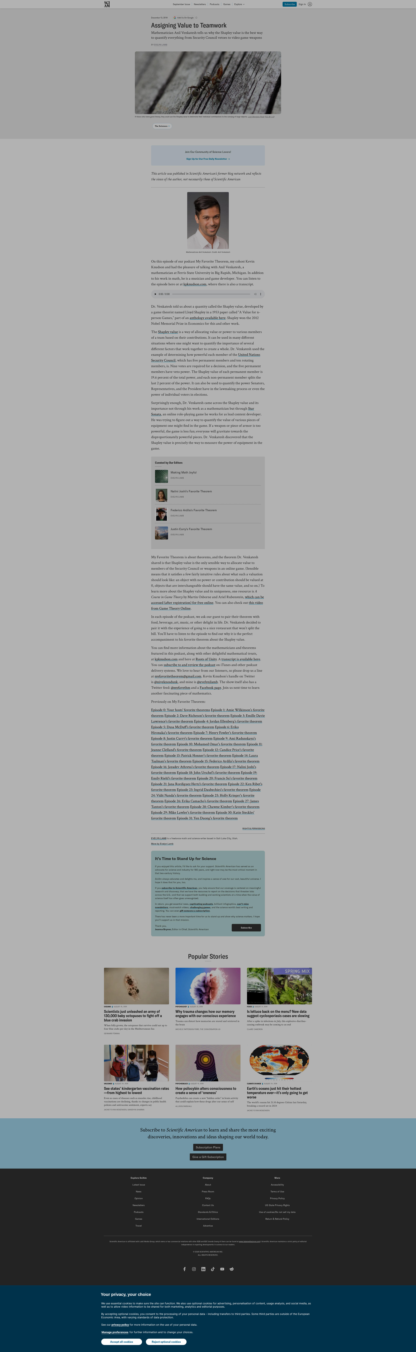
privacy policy (120, 1324)
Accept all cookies (121, 1341)
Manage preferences (115, 1332)
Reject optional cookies (166, 1341)
